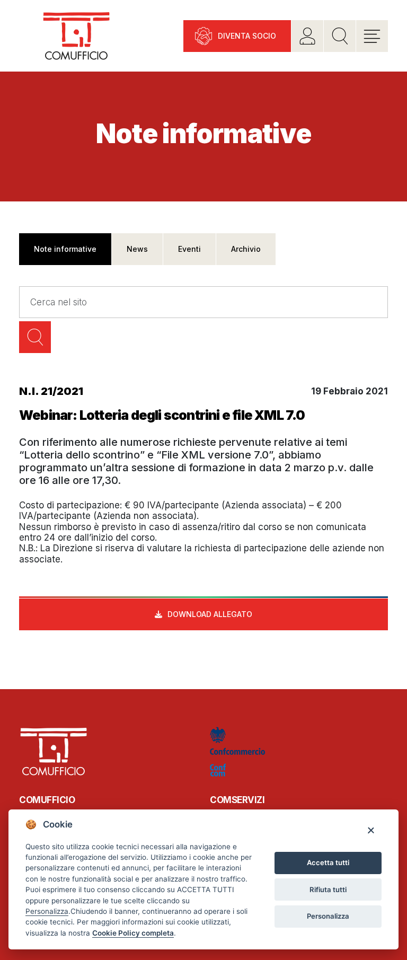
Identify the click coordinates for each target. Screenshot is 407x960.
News (137, 248)
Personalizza (328, 916)
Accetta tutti (328, 862)
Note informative (65, 248)
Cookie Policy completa (133, 933)
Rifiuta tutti (328, 889)
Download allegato (209, 614)
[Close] (371, 830)
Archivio (246, 248)
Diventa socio (247, 35)
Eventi (189, 248)
